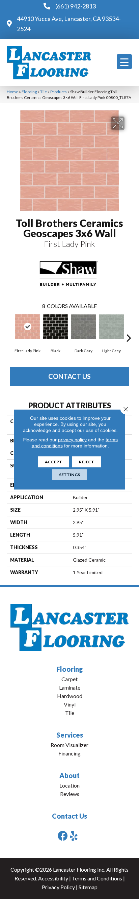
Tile (43, 91)
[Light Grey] (112, 327)
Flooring (29, 91)
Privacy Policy (58, 887)
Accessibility (53, 878)
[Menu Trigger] (124, 61)
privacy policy (72, 439)
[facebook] (63, 835)
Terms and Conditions (97, 878)
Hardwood (69, 696)
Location (69, 785)
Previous (10, 327)
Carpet (69, 679)
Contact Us (69, 376)
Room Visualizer (69, 745)
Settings (69, 474)
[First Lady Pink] (27, 326)
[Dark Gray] (84, 327)
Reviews (69, 794)
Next (129, 327)
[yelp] (74, 835)
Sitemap (88, 887)
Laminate (69, 687)
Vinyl (70, 704)
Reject (86, 461)
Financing (69, 753)
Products (58, 91)
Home (12, 91)
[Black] (55, 326)
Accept (53, 461)
